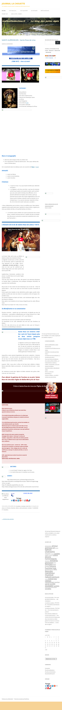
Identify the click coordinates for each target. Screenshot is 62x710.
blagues (48, 549)
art (6, 508)
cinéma (52, 554)
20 (52, 644)
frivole (47, 566)
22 (56, 644)
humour (49, 568)
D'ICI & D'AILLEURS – (49, 597)
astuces (56, 548)
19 (49, 644)
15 (56, 642)
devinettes (47, 561)
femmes (9, 508)
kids (54, 568)
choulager (23, 506)
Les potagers (34, 10)
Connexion (47, 668)
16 (58, 642)
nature (48, 576)
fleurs (33, 167)
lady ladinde (47, 569)
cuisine (55, 555)
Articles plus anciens (8, 519)
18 (47, 644)
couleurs (50, 555)
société (52, 584)
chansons (50, 551)
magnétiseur (50, 573)
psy (55, 578)
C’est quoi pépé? (24, 10)
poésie (51, 579)
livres (55, 569)
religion (17, 508)
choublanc (18, 506)
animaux (49, 547)
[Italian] (51, 55)
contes (57, 553)
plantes (46, 579)
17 (45, 644)
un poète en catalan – (50, 603)
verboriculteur (48, 587)
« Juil (46, 649)
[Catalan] (45, 55)
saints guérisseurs (23, 508)
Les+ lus (52, 569)
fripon (54, 564)
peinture (55, 577)
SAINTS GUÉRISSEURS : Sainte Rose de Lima (18, 40)
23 (58, 644)
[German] (54, 55)
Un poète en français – (50, 608)
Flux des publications (49, 670)
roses (37, 167)
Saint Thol (28, 506)
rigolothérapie (49, 582)
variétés (56, 586)
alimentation (48, 546)
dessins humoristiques (51, 558)
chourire (47, 554)
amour (3, 508)
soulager (30, 508)
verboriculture (54, 587)
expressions (49, 562)
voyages (48, 589)
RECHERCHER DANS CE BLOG (51, 40)
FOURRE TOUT (5, 14)
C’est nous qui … (13, 10)
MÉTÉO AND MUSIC (45, 10)
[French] (48, 55)
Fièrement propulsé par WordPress (21, 699)
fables (55, 562)
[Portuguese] (53, 55)
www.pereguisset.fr (49, 206)
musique (49, 574)
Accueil (4, 10)
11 (47, 642)
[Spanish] (47, 55)
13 (52, 642)
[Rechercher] (57, 42)
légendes (13, 508)
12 (49, 642)
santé (47, 584)
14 (54, 642)
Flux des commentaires (50, 672)
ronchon (57, 582)
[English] (50, 55)
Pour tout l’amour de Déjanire (51, 359)
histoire (52, 566)
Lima (27, 102)
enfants (54, 560)
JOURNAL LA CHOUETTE (13, 3)
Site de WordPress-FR (50, 673)
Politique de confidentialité (7, 699)
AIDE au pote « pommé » (16, 14)
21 (54, 644)
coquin (46, 555)
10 (45, 642)
